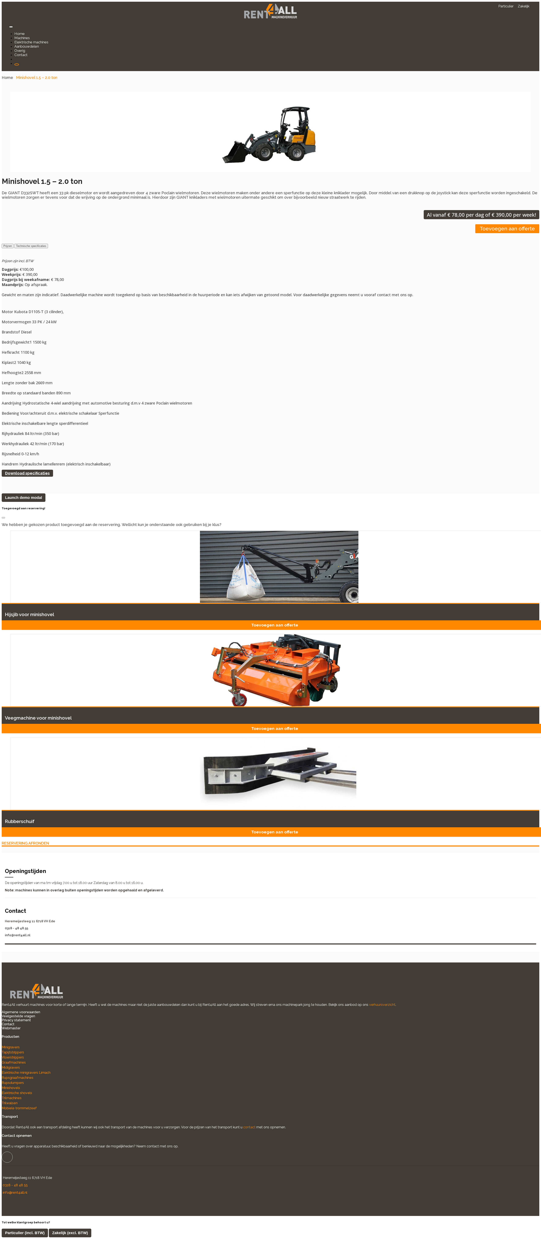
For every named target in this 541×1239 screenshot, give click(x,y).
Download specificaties (27, 473)
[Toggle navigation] (11, 27)
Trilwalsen (10, 1103)
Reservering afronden (25, 843)
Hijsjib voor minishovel (29, 614)
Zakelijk (523, 6)
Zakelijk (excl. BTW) (70, 1233)
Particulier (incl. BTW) (25, 1233)
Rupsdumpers (13, 1083)
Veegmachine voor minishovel (38, 718)
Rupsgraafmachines (17, 1078)
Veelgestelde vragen (18, 1016)
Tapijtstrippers (13, 1052)
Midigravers (11, 1068)
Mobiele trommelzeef (19, 1108)
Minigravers (11, 1047)
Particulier (506, 6)
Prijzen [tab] (7, 246)
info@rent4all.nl (17, 935)
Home (7, 77)
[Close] (3, 517)
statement (22, 1020)
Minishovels (11, 1088)
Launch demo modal (23, 498)
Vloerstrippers (13, 1057)
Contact (8, 1024)
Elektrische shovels (17, 1093)
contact (249, 1127)
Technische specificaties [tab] (31, 246)
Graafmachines (14, 1062)
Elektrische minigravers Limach (26, 1073)
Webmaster (11, 1028)
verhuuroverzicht (382, 1005)
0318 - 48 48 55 (16, 928)
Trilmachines (12, 1098)
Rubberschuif (19, 821)
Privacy (7, 1020)
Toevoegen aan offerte (507, 229)
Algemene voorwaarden (21, 1012)
